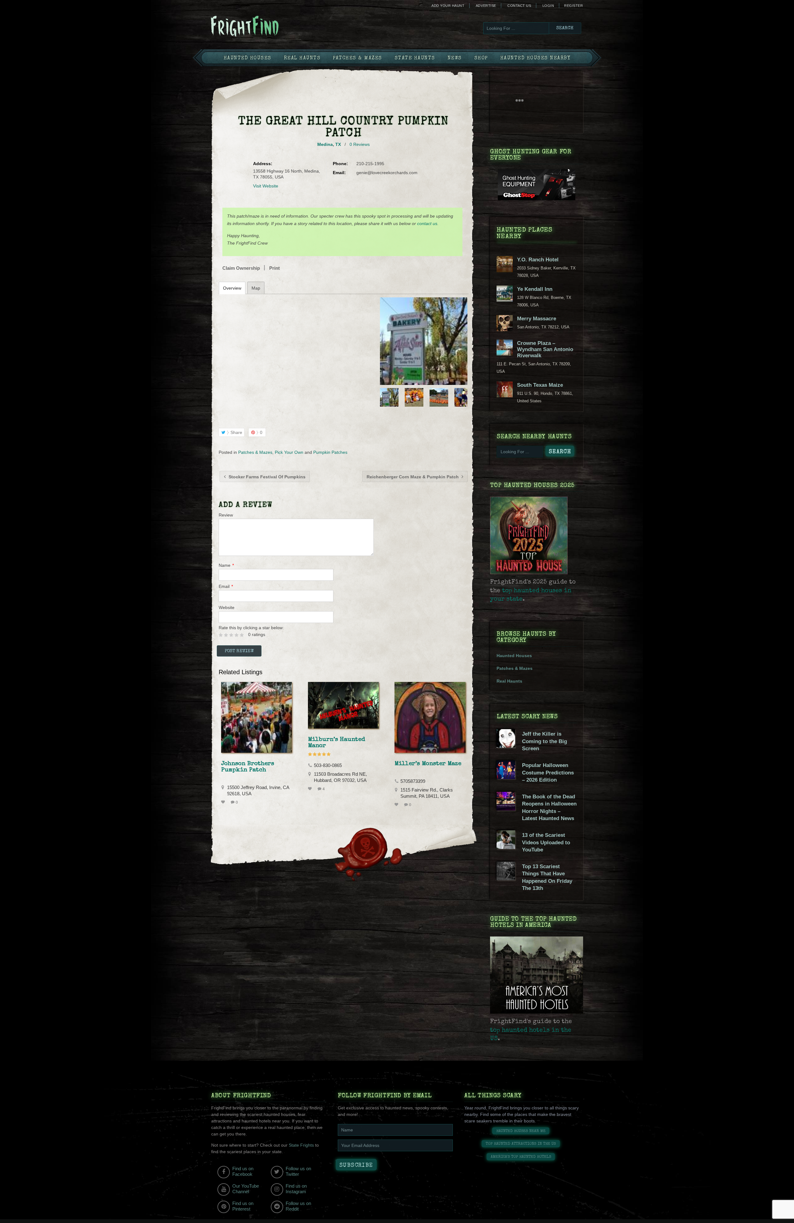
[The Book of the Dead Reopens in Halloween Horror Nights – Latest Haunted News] (506, 808)
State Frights (301, 1145)
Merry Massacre (536, 319)
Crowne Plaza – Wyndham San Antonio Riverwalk (545, 349)
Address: (262, 163)
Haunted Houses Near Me (521, 1131)
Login (548, 5)
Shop (481, 58)
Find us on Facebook (242, 1171)
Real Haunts (302, 58)
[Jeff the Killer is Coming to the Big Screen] (506, 746)
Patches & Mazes (357, 58)
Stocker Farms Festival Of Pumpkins (266, 476)
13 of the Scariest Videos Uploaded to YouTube (546, 842)
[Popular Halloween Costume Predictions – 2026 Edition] (506, 777)
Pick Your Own (289, 452)
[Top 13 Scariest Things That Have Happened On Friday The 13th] (506, 878)
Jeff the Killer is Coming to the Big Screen (544, 741)
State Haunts (415, 58)
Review (226, 514)
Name (226, 565)
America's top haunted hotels (521, 1157)
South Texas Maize (540, 385)
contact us (427, 223)
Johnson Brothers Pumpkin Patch (247, 767)
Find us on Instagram (296, 1188)
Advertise (486, 5)
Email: (339, 172)
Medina (325, 144)
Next (463, 397)
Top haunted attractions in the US (521, 1144)
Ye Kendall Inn (534, 289)
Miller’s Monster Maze (428, 764)
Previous (384, 397)
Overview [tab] (232, 288)
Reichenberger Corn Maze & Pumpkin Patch (413, 476)
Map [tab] (256, 288)
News (455, 58)
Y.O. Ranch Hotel (538, 260)
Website (226, 607)
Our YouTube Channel (245, 1188)
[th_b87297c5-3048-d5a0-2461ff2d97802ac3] (423, 341)
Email (226, 586)
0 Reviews (360, 144)
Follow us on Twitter (298, 1171)
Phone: (340, 163)
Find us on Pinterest (242, 1206)
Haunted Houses (247, 58)
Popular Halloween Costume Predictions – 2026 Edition (548, 772)
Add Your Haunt (447, 5)
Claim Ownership (241, 268)
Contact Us (519, 5)
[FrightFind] (270, 27)
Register (573, 5)
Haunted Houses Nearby (535, 58)
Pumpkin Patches (330, 452)
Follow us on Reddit (298, 1206)
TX (338, 144)
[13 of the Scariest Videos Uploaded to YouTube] (506, 847)
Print (274, 268)
